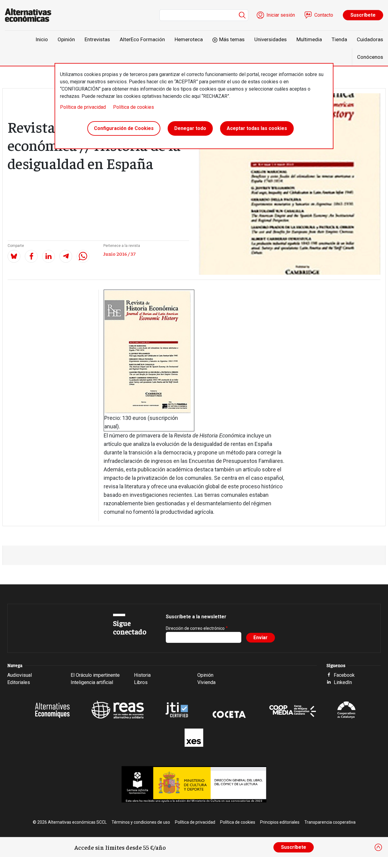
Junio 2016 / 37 (119, 254)
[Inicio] (30, 15)
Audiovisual (19, 675)
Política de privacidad (83, 107)
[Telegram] (65, 256)
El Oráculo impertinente (95, 675)
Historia (142, 675)
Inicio (41, 39)
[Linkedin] (48, 256)
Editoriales (18, 682)
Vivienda (206, 682)
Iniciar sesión (280, 15)
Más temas (232, 39)
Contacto (323, 15)
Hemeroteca (189, 39)
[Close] (378, 847)
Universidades (270, 39)
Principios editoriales (279, 822)
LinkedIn (343, 682)
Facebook (344, 675)
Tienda (339, 39)
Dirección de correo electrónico (195, 628)
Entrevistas (97, 39)
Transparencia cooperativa (330, 822)
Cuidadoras (370, 39)
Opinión (66, 39)
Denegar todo (190, 128)
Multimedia (309, 39)
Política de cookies (133, 107)
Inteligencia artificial (92, 682)
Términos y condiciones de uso (141, 822)
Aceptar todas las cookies (257, 128)
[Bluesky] (14, 256)
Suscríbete (363, 15)
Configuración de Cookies (124, 128)
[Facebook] (31, 256)
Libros (141, 682)
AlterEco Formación (142, 39)
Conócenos (370, 57)
